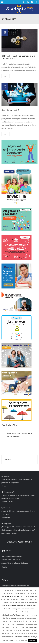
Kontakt (4, 567)
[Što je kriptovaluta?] (20, 94)
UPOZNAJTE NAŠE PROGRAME (19, 542)
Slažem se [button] (32, 640)
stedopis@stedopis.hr (14, 557)
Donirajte (8, 459)
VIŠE (5, 76)
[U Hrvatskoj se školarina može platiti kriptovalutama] (20, 40)
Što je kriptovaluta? (10, 110)
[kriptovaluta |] (20, 9)
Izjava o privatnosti (21, 640)
